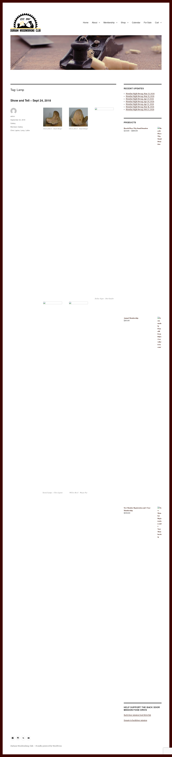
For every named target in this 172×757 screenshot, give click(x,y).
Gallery (13, 123)
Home (85, 22)
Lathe (28, 130)
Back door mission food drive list (137, 715)
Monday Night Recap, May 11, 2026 (140, 96)
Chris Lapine (15, 130)
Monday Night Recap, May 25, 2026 (140, 94)
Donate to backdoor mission (135, 720)
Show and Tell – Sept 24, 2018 (30, 100)
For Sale (147, 22)
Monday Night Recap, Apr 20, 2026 (140, 102)
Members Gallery (16, 127)
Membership (109, 22)
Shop (123, 22)
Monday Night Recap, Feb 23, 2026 (140, 109)
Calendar (136, 22)
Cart (157, 22)
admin (12, 116)
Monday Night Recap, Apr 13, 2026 (140, 104)
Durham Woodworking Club (21, 746)
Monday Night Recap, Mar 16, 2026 (140, 107)
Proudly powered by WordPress (49, 746)
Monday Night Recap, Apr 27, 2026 (140, 99)
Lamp (23, 130)
